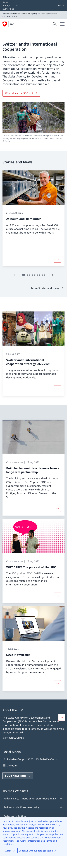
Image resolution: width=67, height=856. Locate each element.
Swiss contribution (15, 816)
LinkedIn (12, 765)
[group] (33, 218)
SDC (12, 24)
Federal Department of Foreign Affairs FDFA (30, 798)
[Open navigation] (62, 24)
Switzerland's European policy (21, 807)
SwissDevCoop (15, 759)
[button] (23, 275)
